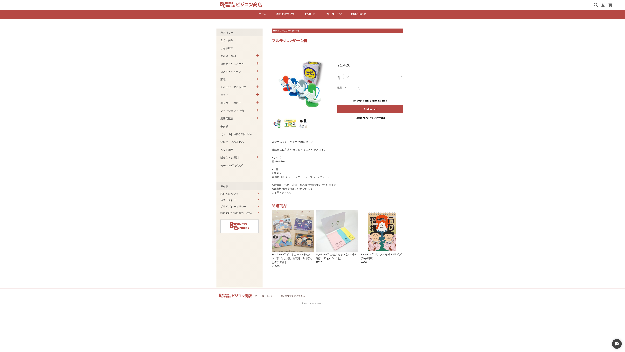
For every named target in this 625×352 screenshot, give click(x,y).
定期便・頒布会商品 (232, 141)
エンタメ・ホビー (230, 102)
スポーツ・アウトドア (233, 87)
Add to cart (370, 109)
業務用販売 (226, 118)
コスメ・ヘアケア (230, 71)
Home (276, 30)
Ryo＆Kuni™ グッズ (231, 165)
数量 (339, 87)
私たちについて (286, 13)
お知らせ (310, 13)
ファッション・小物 (232, 110)
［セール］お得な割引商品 (236, 134)
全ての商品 (226, 40)
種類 (338, 77)
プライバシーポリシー (233, 206)
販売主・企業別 (229, 157)
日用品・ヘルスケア (232, 63)
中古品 (224, 126)
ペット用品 (226, 149)
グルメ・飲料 (228, 55)
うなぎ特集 (226, 48)
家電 (223, 79)
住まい (224, 94)
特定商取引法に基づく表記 (236, 212)
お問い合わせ (358, 13)
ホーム (263, 13)
